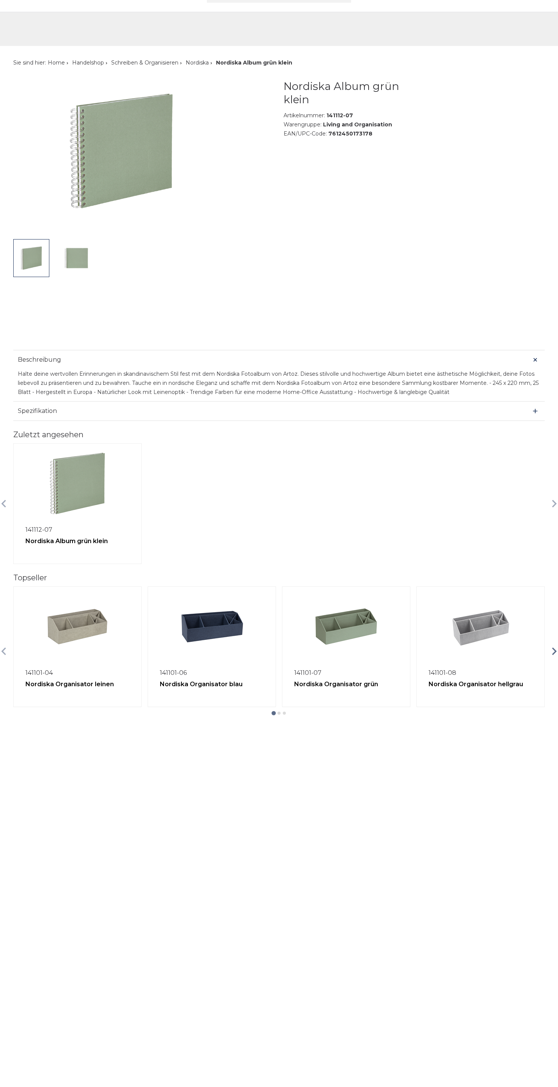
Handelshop (88, 62)
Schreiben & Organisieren (144, 62)
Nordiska (197, 62)
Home (56, 62)
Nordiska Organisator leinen (69, 684)
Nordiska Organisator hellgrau (476, 684)
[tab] (273, 713)
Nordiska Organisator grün (336, 684)
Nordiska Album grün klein (66, 541)
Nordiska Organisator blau (201, 684)
